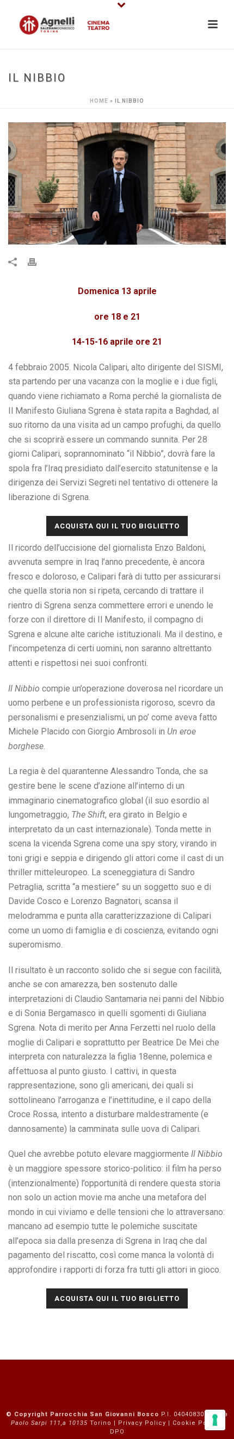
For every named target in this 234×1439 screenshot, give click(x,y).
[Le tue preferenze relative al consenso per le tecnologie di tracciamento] (215, 1420)
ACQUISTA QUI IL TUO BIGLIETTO (117, 526)
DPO (117, 1431)
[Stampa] (37, 262)
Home (99, 101)
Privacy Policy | (145, 1422)
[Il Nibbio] (117, 183)
